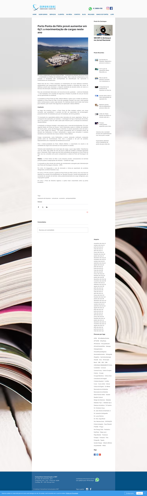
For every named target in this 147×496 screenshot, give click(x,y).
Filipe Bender (97, 435)
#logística (96, 357)
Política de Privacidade (72, 493)
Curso (95, 384)
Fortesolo (102, 437)
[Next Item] (110, 30)
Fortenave (105, 435)
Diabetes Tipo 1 (98, 402)
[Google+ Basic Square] (100, 455)
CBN (106, 362)
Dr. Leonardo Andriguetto (101, 413)
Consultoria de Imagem (100, 378)
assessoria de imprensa (44, 198)
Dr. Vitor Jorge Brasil (99, 418)
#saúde (96, 359)
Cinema (96, 373)
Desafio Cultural (98, 397)
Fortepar (96, 437)
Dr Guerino (109, 405)
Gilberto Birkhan (107, 443)
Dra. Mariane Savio (99, 421)
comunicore (55, 198)
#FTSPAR (96, 341)
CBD (99, 362)
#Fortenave (97, 343)
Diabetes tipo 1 (107, 402)
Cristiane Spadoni (99, 381)
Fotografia (96, 440)
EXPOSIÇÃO (108, 421)
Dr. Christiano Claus (99, 408)
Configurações (130, 493)
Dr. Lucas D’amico (99, 416)
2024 (100, 359)
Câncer (108, 384)
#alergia (108, 346)
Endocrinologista (98, 424)
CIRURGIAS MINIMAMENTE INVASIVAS (103, 365)
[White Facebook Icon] (90, 489)
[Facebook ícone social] (111, 8)
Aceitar (139, 493)
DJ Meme (107, 386)
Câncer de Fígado (99, 386)
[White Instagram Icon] (87, 489)
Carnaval (103, 367)
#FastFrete (103, 341)
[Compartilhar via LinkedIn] (47, 207)
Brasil (95, 362)
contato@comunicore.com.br (85, 478)
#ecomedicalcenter (99, 354)
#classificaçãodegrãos (100, 351)
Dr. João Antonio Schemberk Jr (102, 410)
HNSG (104, 445)
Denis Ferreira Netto (99, 394)
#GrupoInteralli (105, 343)
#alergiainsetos (98, 349)
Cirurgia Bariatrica (99, 376)
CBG (102, 362)
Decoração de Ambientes (101, 389)
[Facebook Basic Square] (95, 455)
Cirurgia (101, 373)
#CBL (95, 338)
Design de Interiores (99, 400)
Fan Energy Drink (98, 429)
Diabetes (108, 400)
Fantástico (107, 429)
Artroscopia (106, 359)
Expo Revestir (108, 424)
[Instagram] (107, 8)
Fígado (102, 440)
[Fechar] (145, 493)
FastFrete (96, 432)
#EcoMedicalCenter (103, 338)
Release (40, 201)
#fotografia (109, 354)
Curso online (101, 384)
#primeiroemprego (105, 357)
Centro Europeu (107, 370)
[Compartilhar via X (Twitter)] (42, 207)
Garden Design (98, 443)
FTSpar (101, 426)
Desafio (108, 394)
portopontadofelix (71, 198)
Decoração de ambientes (101, 392)
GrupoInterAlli (97, 445)
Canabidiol (97, 367)
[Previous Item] (96, 30)
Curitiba (107, 381)
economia (62, 198)
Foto (107, 437)
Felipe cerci (103, 432)
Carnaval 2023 (98, 370)
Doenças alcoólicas (99, 405)
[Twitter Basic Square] (97, 455)
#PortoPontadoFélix (99, 346)
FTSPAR (96, 426)
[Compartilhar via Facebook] (38, 207)
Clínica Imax (108, 376)
